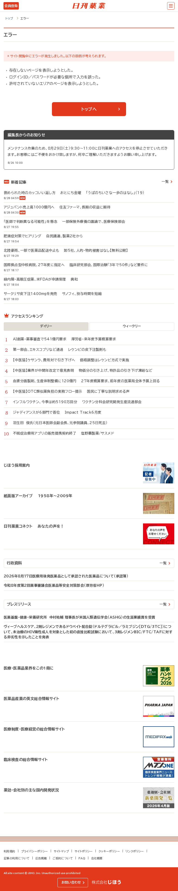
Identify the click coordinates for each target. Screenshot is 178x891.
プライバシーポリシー (34, 851)
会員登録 (11, 5)
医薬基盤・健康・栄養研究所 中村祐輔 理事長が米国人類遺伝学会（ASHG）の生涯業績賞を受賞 (79, 617)
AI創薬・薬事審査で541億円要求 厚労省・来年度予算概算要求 (64, 339)
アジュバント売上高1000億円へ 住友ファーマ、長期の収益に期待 (57, 207)
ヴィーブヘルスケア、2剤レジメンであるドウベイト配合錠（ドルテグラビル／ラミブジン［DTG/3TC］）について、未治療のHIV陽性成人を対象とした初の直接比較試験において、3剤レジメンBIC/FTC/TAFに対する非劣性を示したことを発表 (88, 632)
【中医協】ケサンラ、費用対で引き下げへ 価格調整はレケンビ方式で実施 (71, 360)
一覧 (165, 181)
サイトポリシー (84, 851)
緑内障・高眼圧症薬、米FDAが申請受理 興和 (41, 279)
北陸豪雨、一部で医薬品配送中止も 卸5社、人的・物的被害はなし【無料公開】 (66, 250)
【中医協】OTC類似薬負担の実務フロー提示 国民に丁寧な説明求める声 (71, 391)
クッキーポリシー (109, 851)
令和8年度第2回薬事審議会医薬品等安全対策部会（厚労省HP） (54, 585)
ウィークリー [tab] (132, 326)
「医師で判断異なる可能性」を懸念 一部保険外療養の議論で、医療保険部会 (64, 221)
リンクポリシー (135, 851)
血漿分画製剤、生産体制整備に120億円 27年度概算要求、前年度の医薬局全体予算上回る (86, 381)
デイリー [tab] (46, 326)
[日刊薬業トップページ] (89, 6)
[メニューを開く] (171, 6)
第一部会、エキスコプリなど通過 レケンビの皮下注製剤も (59, 349)
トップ (9, 18)
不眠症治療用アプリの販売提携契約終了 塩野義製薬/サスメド (63, 433)
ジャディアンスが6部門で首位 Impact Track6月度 (57, 412)
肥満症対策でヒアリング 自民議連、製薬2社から (43, 236)
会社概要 (97, 858)
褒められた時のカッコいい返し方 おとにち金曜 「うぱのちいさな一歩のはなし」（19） (74, 192)
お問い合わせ (71, 882)
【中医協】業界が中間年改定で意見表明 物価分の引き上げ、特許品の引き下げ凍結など (82, 370)
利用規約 (9, 851)
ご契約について (63, 858)
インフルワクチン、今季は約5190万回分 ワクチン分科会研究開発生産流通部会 (77, 402)
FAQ (82, 858)
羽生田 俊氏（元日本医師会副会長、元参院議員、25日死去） (62, 423)
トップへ (89, 109)
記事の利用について (17, 858)
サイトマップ (61, 851)
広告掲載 (41, 858)
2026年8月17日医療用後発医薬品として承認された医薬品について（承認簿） (66, 576)
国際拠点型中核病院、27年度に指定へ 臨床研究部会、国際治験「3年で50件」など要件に (76, 265)
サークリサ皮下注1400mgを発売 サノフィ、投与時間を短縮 (53, 293)
